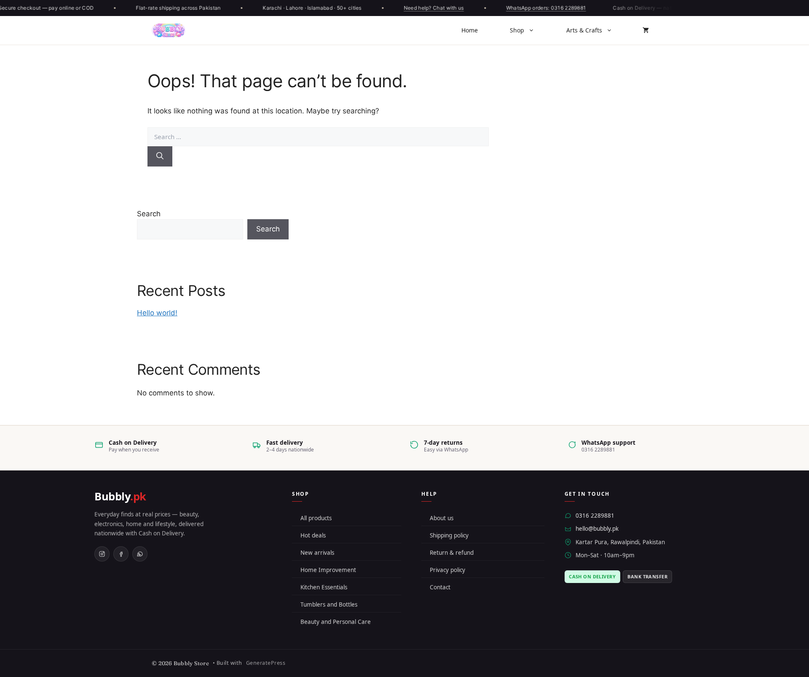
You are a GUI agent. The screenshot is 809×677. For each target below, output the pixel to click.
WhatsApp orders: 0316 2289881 (543, 8)
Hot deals (313, 535)
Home (469, 30)
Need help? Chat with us (430, 8)
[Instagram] (102, 553)
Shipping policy (449, 535)
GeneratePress (266, 662)
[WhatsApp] (139, 553)
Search (149, 214)
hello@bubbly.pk (597, 528)
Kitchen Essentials (323, 587)
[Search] (159, 156)
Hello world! (157, 313)
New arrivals (317, 552)
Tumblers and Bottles (328, 604)
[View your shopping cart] (645, 30)
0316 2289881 (595, 515)
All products (316, 518)
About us (441, 518)
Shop (517, 30)
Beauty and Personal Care (335, 622)
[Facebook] (121, 553)
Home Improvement (328, 570)
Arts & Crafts (584, 30)
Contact (440, 587)
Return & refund (452, 552)
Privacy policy (447, 570)
